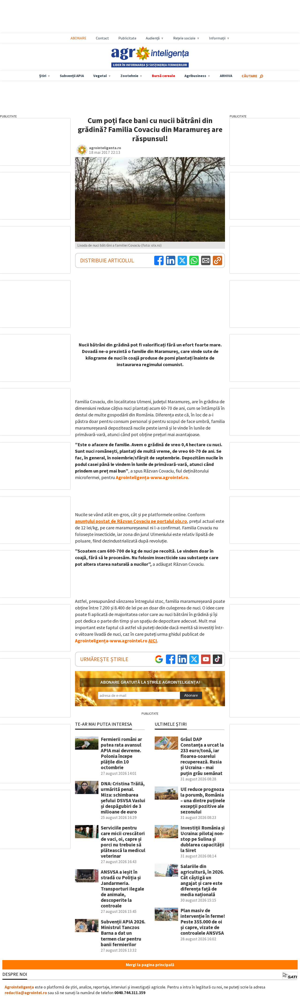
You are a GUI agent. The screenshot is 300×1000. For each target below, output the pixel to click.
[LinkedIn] (170, 260)
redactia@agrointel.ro (26, 992)
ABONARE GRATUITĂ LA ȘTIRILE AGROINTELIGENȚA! (150, 682)
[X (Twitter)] (182, 260)
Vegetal (100, 75)
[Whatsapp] (194, 260)
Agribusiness (195, 75)
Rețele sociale (184, 38)
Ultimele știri (171, 724)
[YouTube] (205, 659)
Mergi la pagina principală (150, 964)
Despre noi (14, 974)
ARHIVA (226, 75)
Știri (42, 75)
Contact (102, 38)
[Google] (159, 659)
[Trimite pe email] (205, 260)
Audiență (153, 38)
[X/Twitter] (194, 659)
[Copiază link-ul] (217, 260)
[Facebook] (159, 260)
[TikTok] (217, 659)
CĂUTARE (249, 76)
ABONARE (78, 38)
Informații (217, 38)
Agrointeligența (19, 987)
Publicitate (127, 38)
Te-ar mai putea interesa (103, 724)
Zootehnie (129, 75)
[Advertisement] (154, 16)
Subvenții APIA (72, 75)
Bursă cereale (163, 75)
